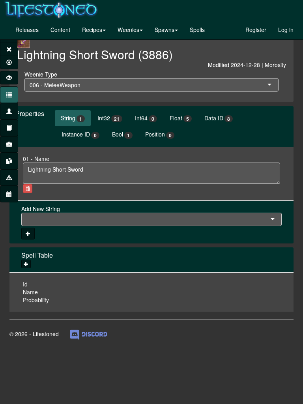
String (71, 118)
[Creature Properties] (9, 111)
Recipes (92, 30)
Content (60, 30)
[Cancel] (9, 49)
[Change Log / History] (9, 194)
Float (179, 118)
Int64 (144, 118)
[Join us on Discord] (88, 334)
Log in (286, 30)
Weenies (128, 30)
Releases (27, 30)
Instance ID (79, 134)
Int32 (108, 118)
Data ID (217, 118)
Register (255, 30)
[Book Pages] (9, 128)
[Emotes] (9, 177)
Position (158, 134)
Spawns (164, 30)
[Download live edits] (9, 62)
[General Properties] (9, 94)
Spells (197, 30)
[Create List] (9, 144)
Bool (121, 134)
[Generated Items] (9, 161)
